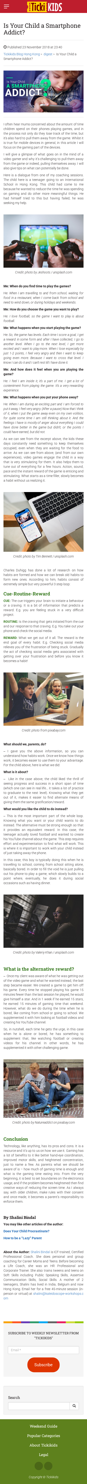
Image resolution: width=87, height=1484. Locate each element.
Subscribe (43, 1364)
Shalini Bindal (40, 1252)
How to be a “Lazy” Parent (22, 1238)
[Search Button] (74, 1406)
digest (48, 54)
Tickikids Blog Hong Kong (21, 54)
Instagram (48, 1466)
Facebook (39, 1466)
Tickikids (52, 1477)
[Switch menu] (6, 6)
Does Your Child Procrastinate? (26, 1231)
